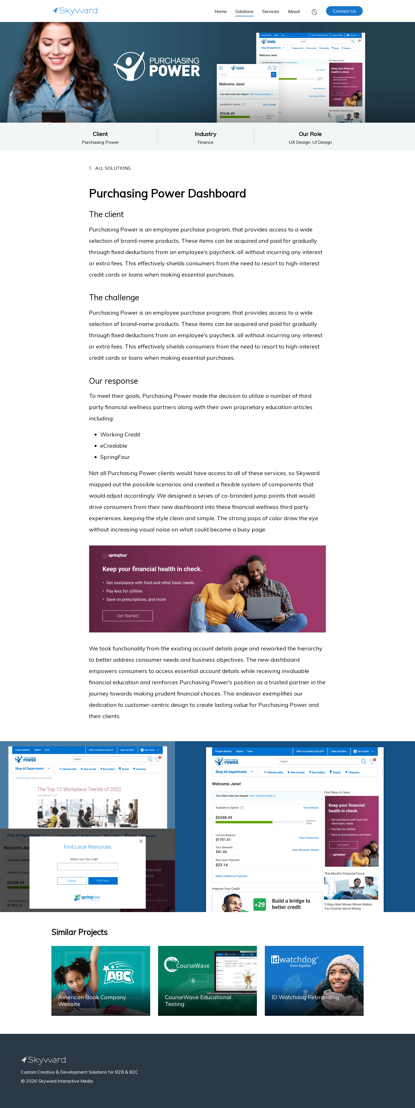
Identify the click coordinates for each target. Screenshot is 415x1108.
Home (221, 11)
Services (270, 11)
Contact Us (344, 11)
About (294, 11)
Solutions (244, 11)
